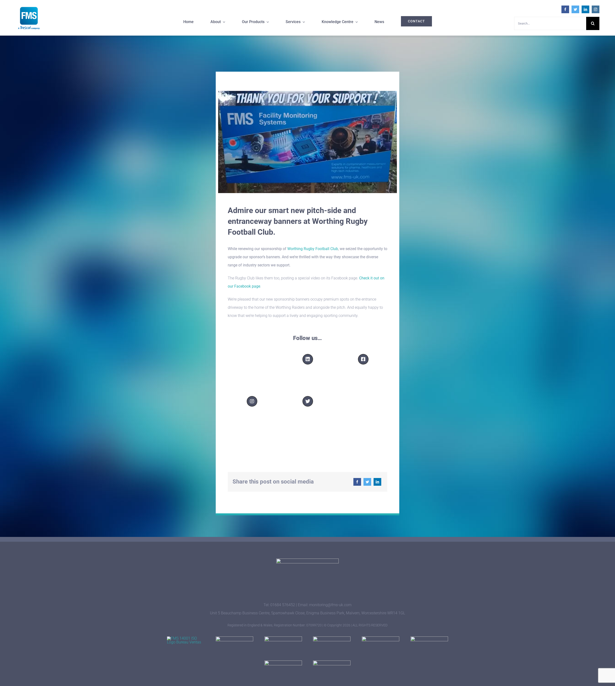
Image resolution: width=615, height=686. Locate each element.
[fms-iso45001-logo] (283, 638)
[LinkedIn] (377, 482)
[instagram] (595, 9)
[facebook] (565, 9)
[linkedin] (585, 9)
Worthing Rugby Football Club (312, 248)
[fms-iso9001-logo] (234, 638)
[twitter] (575, 9)
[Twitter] (367, 482)
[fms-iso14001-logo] (185, 638)
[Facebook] (357, 482)
